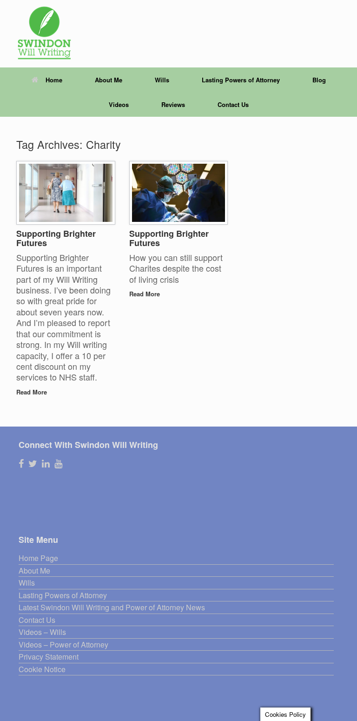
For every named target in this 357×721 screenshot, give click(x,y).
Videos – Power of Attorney (63, 645)
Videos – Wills (42, 632)
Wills (162, 79)
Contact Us (233, 104)
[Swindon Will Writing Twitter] (32, 464)
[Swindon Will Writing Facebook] (21, 464)
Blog (319, 79)
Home (54, 79)
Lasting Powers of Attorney (241, 79)
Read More (32, 391)
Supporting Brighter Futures (56, 238)
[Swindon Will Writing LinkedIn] (46, 464)
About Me (108, 79)
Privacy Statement (49, 657)
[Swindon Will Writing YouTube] (58, 464)
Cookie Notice (42, 669)
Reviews (173, 104)
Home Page (38, 558)
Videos (119, 104)
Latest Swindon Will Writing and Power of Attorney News (112, 608)
